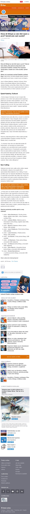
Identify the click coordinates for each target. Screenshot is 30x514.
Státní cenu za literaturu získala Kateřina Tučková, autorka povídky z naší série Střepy (17, 372)
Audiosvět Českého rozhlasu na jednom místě (12, 294)
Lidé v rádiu (19, 467)
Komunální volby (5, 465)
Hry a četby (5, 281)
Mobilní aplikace (5, 483)
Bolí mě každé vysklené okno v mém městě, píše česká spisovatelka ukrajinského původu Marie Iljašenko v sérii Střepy (14, 186)
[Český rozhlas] (5, 1)
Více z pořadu (6, 361)
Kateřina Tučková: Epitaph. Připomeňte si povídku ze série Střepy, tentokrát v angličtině (16, 365)
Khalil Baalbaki (20, 59)
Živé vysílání (5, 287)
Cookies (3, 510)
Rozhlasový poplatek (21, 473)
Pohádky (4, 284)
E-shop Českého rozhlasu (10, 386)
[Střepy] (15, 24)
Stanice (3, 467)
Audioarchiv (21, 7)
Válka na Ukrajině (5, 463)
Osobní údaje (10, 510)
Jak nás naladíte (20, 463)
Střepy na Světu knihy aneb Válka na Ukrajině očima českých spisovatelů (17, 308)
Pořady (19, 16)
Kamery (27, 7)
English (25, 510)
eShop (3, 469)
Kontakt (18, 471)
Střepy (2, 40)
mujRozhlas (4, 277)
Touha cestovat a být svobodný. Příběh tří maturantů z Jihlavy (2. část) (17, 326)
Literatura (4, 16)
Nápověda (18, 465)
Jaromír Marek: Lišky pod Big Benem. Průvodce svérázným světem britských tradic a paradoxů (18, 319)
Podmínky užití (18, 510)
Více (25, 16)
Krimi (13, 281)
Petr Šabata (15, 261)
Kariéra (17, 469)
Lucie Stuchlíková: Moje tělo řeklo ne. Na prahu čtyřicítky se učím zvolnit (17, 333)
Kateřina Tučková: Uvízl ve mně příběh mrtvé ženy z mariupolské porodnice (15, 112)
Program (14, 7)
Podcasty (3, 481)
